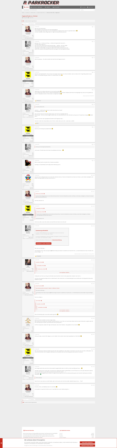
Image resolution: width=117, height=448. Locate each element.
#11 (93, 191)
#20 (93, 385)
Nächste (32, 23)
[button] (43, 7)
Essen (32, 331)
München (31, 171)
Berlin (93, 437)
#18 (93, 349)
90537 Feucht (31, 52)
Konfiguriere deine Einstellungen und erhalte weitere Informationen (38, 445)
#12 (93, 206)
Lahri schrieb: (38, 300)
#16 (93, 318)
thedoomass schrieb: (39, 193)
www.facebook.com (29, 54)
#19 (93, 366)
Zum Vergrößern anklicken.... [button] (64, 272)
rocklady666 (25, 17)
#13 (93, 225)
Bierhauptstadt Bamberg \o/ (30, 38)
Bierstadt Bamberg (30, 271)
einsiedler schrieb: (39, 262)
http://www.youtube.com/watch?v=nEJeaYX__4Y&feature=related (47, 288)
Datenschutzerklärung (57, 240)
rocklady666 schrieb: (39, 208)
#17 (93, 334)
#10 (93, 175)
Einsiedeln (31, 86)
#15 (93, 283)
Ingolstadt (31, 187)
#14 (93, 259)
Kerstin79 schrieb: (39, 285)
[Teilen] (92, 26)
